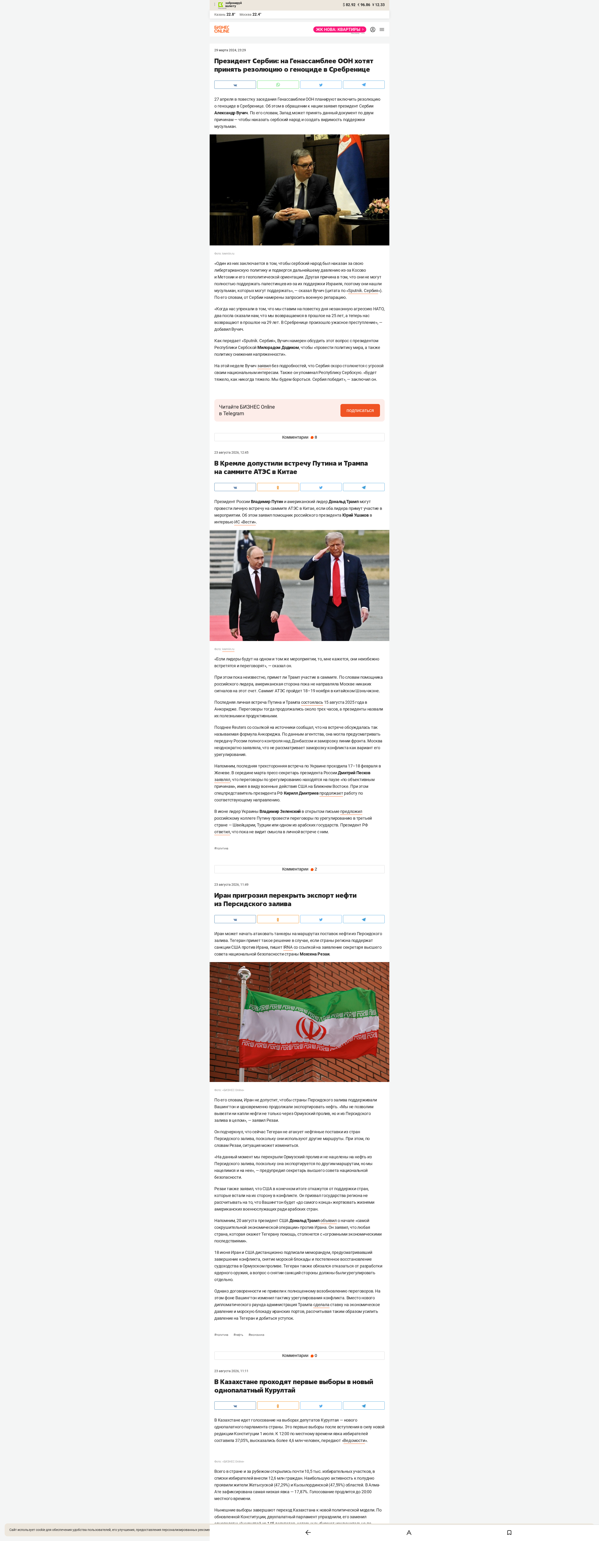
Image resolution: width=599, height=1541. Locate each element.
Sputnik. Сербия (363, 290)
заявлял (222, 779)
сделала (321, 1304)
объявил (328, 1220)
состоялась (312, 702)
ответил (222, 831)
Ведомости (354, 1440)
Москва (246, 14)
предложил (351, 811)
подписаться (360, 410)
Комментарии (299, 437)
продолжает (331, 793)
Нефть (239, 1335)
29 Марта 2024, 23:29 (230, 50)
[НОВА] (338, 29)
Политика (221, 848)
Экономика (256, 1335)
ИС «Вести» (245, 521)
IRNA (288, 947)
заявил (264, 365)
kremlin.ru (228, 649)
